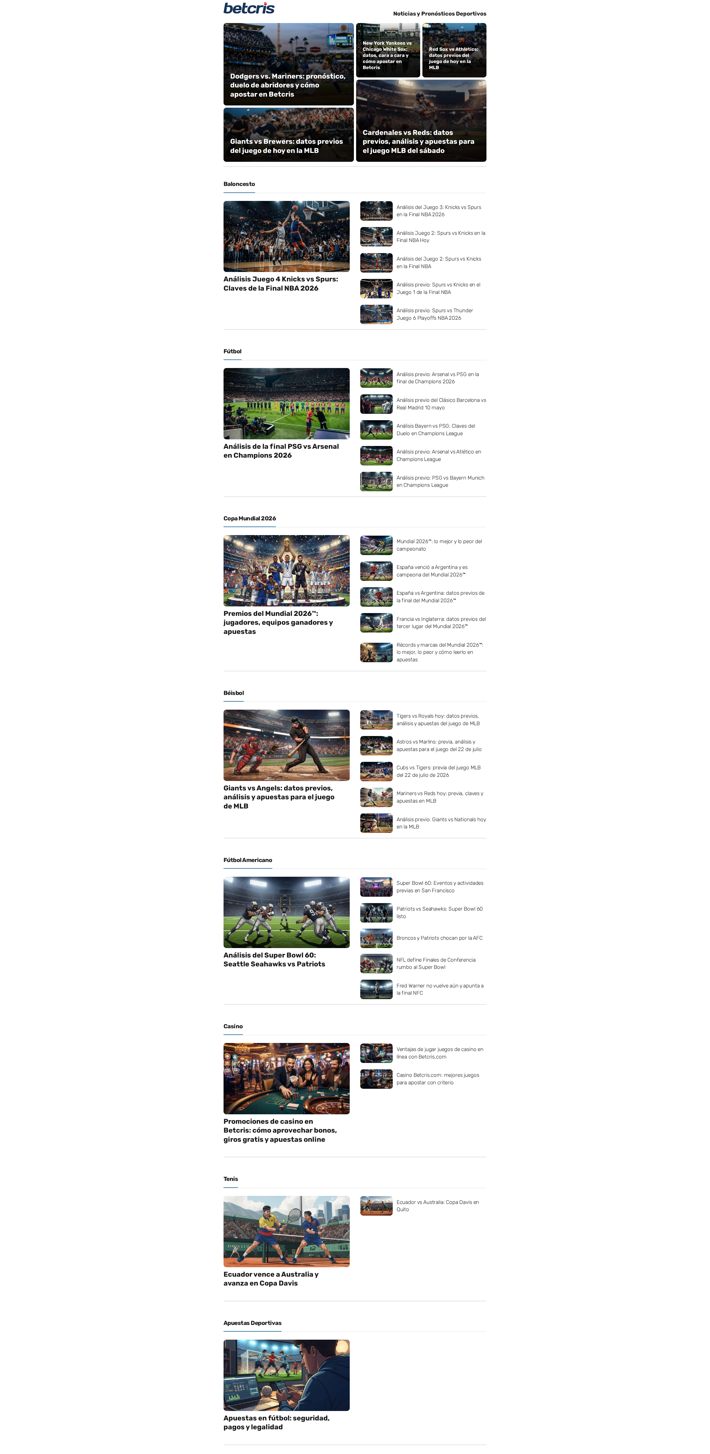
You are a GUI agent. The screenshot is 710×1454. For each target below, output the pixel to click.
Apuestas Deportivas (253, 1322)
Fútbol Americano (248, 859)
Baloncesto (239, 183)
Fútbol (233, 351)
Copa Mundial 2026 (250, 518)
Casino (233, 1026)
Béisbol (234, 692)
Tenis (231, 1178)
